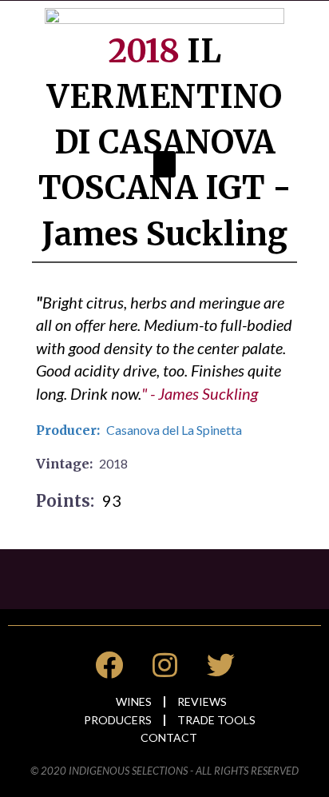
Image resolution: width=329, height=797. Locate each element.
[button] (164, 164)
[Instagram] (164, 665)
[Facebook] (109, 665)
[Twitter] (220, 665)
